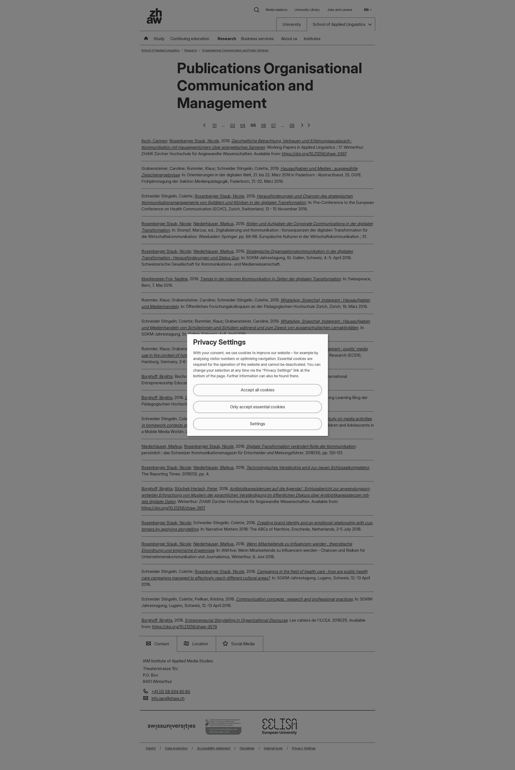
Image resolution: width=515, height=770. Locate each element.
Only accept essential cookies (257, 406)
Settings (257, 423)
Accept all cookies (257, 390)
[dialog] (257, 385)
